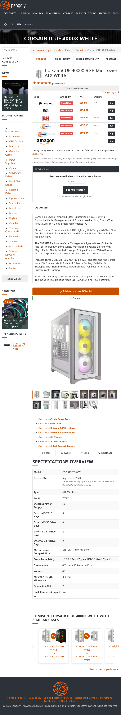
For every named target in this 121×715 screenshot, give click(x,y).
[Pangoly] (13, 3)
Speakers (14, 241)
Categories (10, 13)
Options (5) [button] (42, 207)
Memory (14, 146)
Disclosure (37, 153)
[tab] (76, 208)
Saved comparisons (11, 60)
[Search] (12, 24)
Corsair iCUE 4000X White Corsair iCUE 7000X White (86, 653)
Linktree (72, 701)
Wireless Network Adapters (12, 255)
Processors (15, 136)
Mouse (13, 213)
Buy (111, 103)
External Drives (11, 191)
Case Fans (14, 223)
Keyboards (15, 218)
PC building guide (86, 13)
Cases (12, 168)
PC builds (111, 59)
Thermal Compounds (12, 229)
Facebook (49, 701)
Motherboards (13, 131)
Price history (63, 59)
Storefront (106, 697)
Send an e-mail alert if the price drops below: (75, 176)
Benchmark (52, 13)
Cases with (54, 419)
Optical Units (16, 198)
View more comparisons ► (104, 669)
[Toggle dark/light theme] (5, 24)
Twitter (61, 701)
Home (10, 697)
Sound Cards (16, 203)
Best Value (14, 278)
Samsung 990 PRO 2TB (19, 346)
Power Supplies (11, 161)
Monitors (14, 208)
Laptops (13, 268)
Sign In (29, 24)
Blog (115, 13)
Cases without (56, 446)
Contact (93, 697)
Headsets (14, 236)
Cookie (47, 697)
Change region (110, 92)
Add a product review (77, 88)
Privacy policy (33, 697)
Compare (68, 13)
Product (41, 59)
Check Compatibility (87, 59)
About (20, 697)
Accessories (15, 263)
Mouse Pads (16, 246)
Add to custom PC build (77, 291)
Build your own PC (31, 13)
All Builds (104, 13)
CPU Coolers (16, 141)
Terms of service (63, 697)
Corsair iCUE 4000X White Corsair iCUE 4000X (53, 651)
